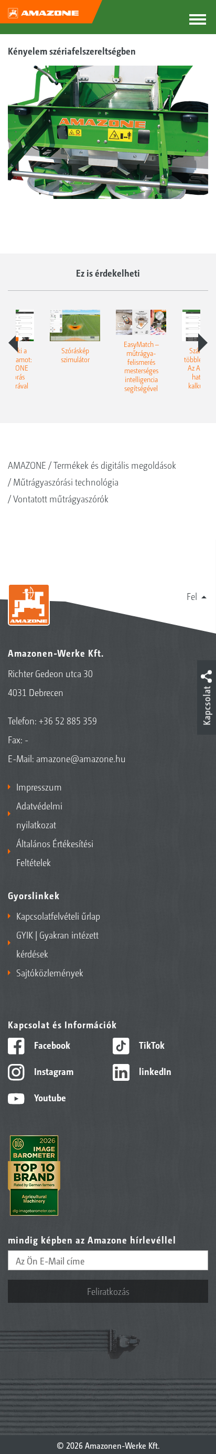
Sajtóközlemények (49, 972)
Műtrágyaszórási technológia (65, 481)
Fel (192, 595)
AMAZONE (27, 464)
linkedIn (154, 1071)
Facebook (51, 1044)
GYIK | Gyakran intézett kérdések (57, 944)
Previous (13, 343)
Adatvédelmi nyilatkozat (39, 814)
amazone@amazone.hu (81, 758)
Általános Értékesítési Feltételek (54, 852)
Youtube (49, 1097)
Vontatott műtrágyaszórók (61, 498)
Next (203, 343)
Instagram (52, 1071)
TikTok (151, 1044)
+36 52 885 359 (68, 720)
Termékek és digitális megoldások (114, 464)
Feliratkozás (108, 1290)
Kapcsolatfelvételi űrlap (58, 915)
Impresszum (39, 786)
